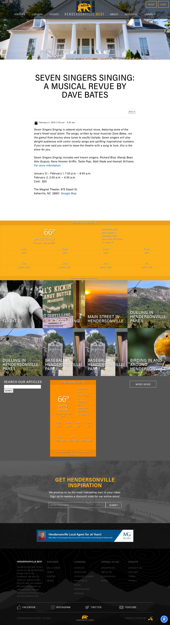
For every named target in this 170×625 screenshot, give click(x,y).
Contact (150, 14)
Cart (163, 4)
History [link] (51, 576)
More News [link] (143, 384)
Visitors (19, 14)
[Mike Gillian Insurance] (85, 536)
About (114, 14)
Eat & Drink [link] (53, 567)
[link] (28, 607)
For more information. (47, 165)
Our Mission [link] (108, 576)
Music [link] (50, 580)
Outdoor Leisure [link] (84, 576)
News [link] (104, 580)
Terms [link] (131, 576)
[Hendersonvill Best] (85, 618)
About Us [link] (106, 572)
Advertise (131, 14)
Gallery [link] (133, 572)
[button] (114, 505)
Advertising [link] (108, 567)
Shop (151, 4)
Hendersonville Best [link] (84, 9)
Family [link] (50, 572)
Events (54, 14)
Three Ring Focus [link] (150, 618)
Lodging (37, 14)
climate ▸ (85, 278)
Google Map (68, 193)
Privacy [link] (132, 580)
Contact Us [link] (135, 567)
